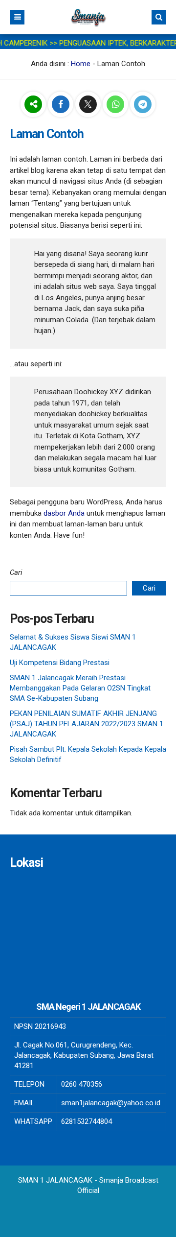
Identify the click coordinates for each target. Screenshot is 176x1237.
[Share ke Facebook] (61, 104)
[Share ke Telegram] (142, 104)
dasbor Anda (64, 513)
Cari (16, 572)
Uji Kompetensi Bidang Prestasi (60, 662)
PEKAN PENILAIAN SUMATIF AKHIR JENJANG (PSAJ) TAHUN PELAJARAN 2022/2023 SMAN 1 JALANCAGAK (86, 723)
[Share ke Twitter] (89, 104)
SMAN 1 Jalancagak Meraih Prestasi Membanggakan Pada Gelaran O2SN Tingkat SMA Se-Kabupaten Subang (80, 688)
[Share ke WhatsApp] (116, 104)
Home (80, 63)
